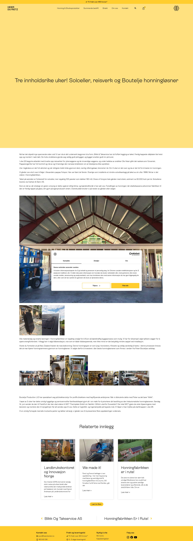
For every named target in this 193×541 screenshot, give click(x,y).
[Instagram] (128, 537)
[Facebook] (131, 537)
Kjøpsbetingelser (102, 539)
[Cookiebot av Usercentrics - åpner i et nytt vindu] (131, 254)
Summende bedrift (91, 8)
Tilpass (95, 285)
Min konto (100, 536)
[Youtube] (135, 537)
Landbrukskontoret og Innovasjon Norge (59, 472)
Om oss (115, 8)
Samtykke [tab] (66, 261)
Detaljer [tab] (96, 261)
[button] (135, 8)
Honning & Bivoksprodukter (68, 8)
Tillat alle (125, 285)
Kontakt (125, 8)
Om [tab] (126, 261)
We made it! (92, 468)
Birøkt (105, 8)
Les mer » (48, 496)
